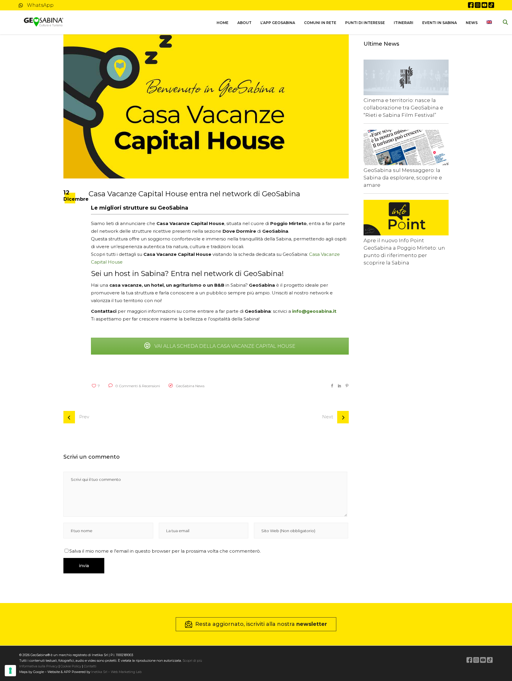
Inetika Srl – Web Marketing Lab (116, 672)
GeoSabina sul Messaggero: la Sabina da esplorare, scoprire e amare (403, 177)
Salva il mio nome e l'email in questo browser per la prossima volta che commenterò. (165, 551)
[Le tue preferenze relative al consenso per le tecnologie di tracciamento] (10, 670)
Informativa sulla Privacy (38, 666)
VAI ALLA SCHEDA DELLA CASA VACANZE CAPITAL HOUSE (224, 346)
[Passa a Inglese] (489, 22)
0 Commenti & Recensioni (137, 386)
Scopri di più (192, 660)
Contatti (89, 666)
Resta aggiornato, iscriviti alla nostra (261, 624)
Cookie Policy (70, 666)
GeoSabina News (190, 386)
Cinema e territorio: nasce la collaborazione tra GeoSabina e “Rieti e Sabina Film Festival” (403, 107)
